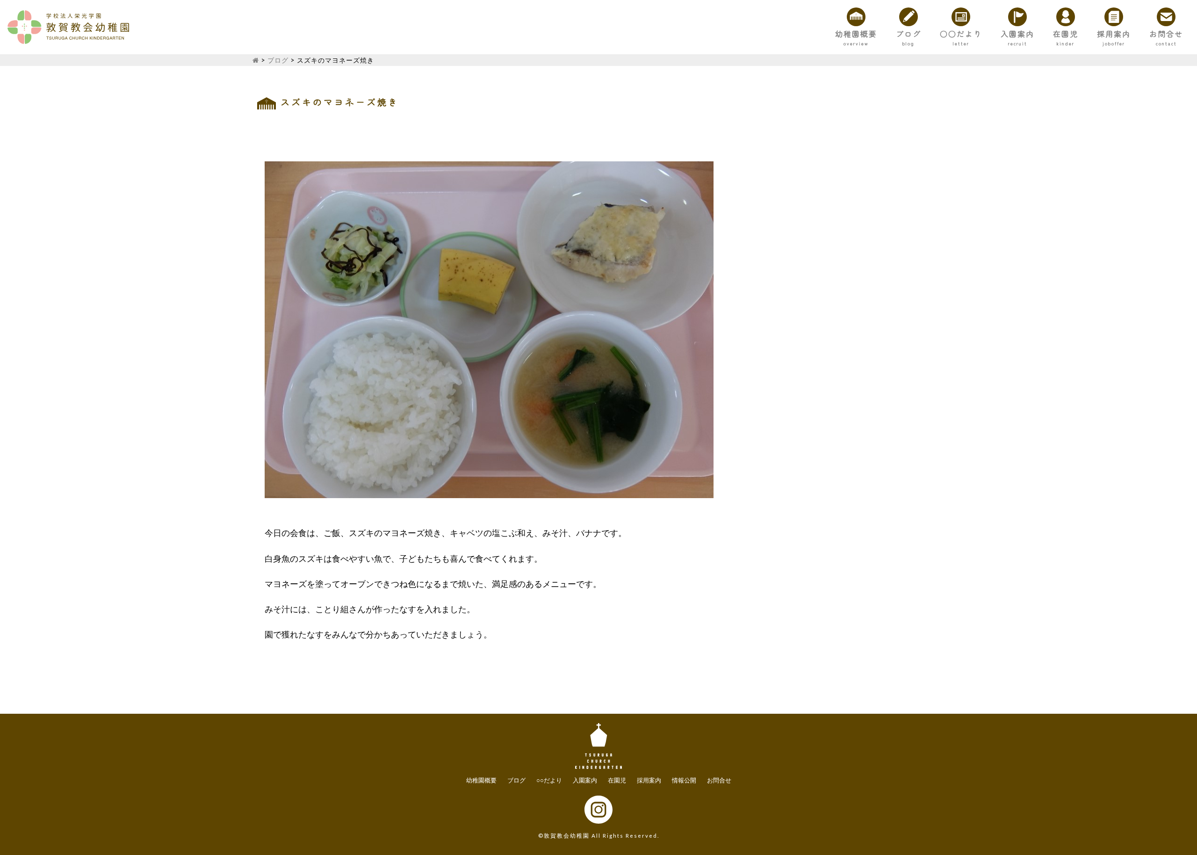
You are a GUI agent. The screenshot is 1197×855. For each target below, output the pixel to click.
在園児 (1065, 33)
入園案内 (1017, 33)
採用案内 (1114, 33)
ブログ (908, 33)
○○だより (961, 33)
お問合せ (1166, 33)
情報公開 (684, 780)
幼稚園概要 (856, 33)
